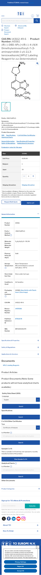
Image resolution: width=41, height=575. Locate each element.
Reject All (20, 566)
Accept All (20, 571)
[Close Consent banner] (37, 547)
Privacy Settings (20, 562)
